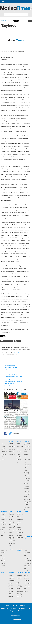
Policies (19, 611)
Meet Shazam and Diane (10, 365)
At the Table (11, 516)
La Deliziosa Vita (12, 524)
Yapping (26, 570)
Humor (4, 449)
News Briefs (3, 560)
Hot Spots (11, 519)
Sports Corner (27, 582)
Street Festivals (28, 502)
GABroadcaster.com (19, 353)
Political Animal (28, 560)
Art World (3, 444)
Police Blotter (3, 562)
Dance (26, 456)
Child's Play (27, 448)
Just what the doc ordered (11, 367)
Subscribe (23, 606)
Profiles (18, 591)
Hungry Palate (12, 521)
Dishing (10, 518)
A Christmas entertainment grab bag (13, 374)
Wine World (11, 545)
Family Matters (12, 449)
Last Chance (27, 477)
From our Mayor (4, 524)
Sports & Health (28, 501)
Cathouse (27, 550)
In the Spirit (11, 522)
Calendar (27, 441)
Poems (2, 452)
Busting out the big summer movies (13, 381)
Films (2, 449)
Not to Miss (27, 491)
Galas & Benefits (28, 464)
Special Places (11, 537)
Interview (19, 526)
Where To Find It (11, 606)
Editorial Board (4, 518)
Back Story (19, 513)
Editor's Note (19, 518)
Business (19, 441)
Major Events (27, 478)
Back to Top (16, 619)
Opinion (2, 526)
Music (26, 485)
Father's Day (27, 459)
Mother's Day (27, 480)
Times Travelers (20, 537)
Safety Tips (3, 563)
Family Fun (27, 457)
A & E (2, 441)
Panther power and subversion (12, 369)
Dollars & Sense (20, 446)
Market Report (12, 578)
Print (30, 20)
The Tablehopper (12, 543)
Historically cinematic (10, 378)
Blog (29, 608)
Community (3, 552)
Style (10, 454)
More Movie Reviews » (10, 363)
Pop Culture (3, 454)
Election (2, 558)
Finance (18, 449)
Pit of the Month (28, 558)
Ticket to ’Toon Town (10, 385)
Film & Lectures (28, 461)
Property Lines (11, 580)
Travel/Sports (28, 572)
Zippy (2, 535)
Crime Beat (3, 557)
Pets (26, 549)
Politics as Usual (20, 532)
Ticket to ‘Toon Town (10, 383)
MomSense (11, 452)
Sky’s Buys (27, 562)
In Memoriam (28, 524)
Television (3, 457)
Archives (22, 608)
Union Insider (19, 594)
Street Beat (20, 572)
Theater (26, 504)
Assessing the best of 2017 (11, 372)
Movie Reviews (3, 451)
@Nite (2, 443)
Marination (19, 527)
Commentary (4, 511)
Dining (10, 511)
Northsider (19, 585)
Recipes (10, 532)
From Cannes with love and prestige (13, 376)
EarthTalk (19, 448)
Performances (27, 493)
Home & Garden (12, 451)
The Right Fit (19, 535)
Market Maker (11, 577)
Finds (18, 573)
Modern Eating (12, 526)
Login (12, 611)
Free (25, 462)
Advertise (4, 608)
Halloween (27, 465)
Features (19, 511)
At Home (11, 441)
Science (18, 454)
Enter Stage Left (4, 448)
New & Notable (12, 530)
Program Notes (3, 456)
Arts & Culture (27, 446)
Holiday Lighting (28, 473)
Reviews (10, 534)
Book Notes (3, 446)
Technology (19, 459)
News (2, 549)
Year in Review (4, 534)
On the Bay (27, 580)
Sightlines (3, 565)
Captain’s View (4, 550)
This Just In (3, 532)
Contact (13, 608)
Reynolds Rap (19, 534)
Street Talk (19, 593)
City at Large (3, 513)
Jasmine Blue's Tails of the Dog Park (27, 554)
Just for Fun (27, 475)
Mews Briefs (27, 557)
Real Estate (11, 572)
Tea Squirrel (11, 538)
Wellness (13, 454)
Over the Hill (19, 590)
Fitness (26, 511)
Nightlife (26, 489)
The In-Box (3, 530)
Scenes (21, 591)
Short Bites (11, 535)
